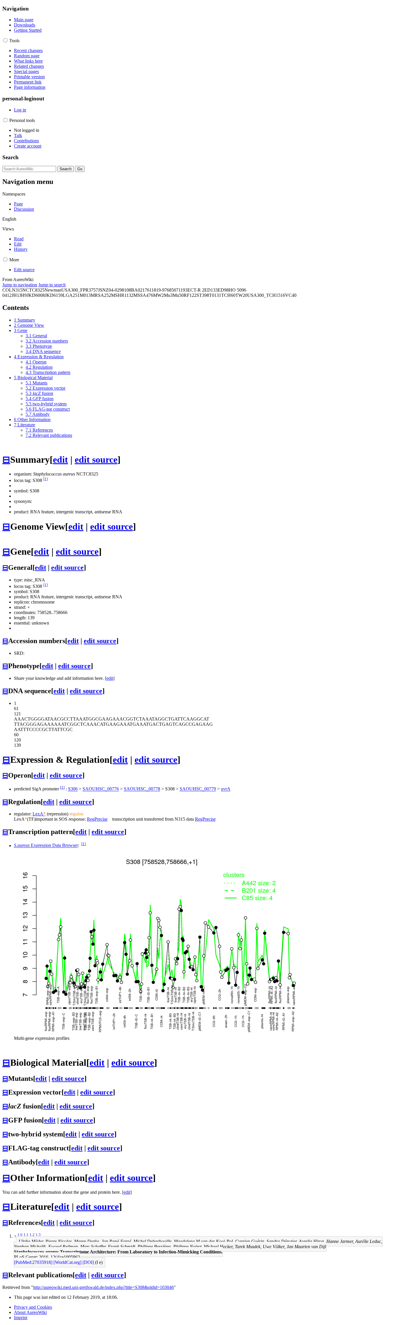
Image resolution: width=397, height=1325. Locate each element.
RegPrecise (97, 819)
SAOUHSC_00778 (142, 789)
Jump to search (52, 284)
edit (60, 459)
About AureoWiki (30, 1312)
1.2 (32, 1234)
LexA (39, 813)
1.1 (26, 1234)
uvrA (225, 789)
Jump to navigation (19, 284)
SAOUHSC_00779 (198, 789)
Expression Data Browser (46, 845)
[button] (5, 40)
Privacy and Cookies (33, 1307)
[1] (45, 479)
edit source (96, 459)
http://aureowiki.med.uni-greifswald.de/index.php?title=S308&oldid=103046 (103, 1287)
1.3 (38, 1234)
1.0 (19, 1234)
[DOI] (88, 1262)
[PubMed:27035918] (33, 1262)
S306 (73, 789)
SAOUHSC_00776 (101, 789)
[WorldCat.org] (67, 1262)
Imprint (20, 1317)
